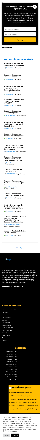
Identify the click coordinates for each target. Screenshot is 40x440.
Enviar (20, 40)
